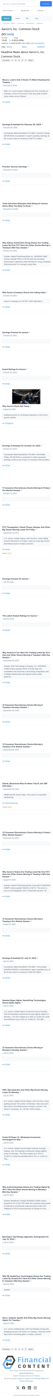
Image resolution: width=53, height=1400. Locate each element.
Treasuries (39, 23)
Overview (6, 23)
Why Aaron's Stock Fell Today (16, 406)
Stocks (18, 18)
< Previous (5, 60)
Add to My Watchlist (37, 43)
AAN (10, 34)
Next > (31, 60)
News (13, 23)
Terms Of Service (26, 1381)
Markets (6, 18)
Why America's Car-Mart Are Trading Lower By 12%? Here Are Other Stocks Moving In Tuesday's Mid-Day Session (26, 655)
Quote (9, 47)
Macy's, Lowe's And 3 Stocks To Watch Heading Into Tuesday (26, 81)
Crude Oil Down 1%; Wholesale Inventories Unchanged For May (21, 1138)
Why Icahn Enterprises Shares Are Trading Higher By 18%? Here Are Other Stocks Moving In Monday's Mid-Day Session (26, 1189)
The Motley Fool (9, 423)
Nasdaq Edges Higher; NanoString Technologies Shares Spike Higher (24, 1001)
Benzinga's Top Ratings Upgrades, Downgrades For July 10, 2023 (25, 1238)
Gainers (7, 1290)
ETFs (27, 18)
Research (41, 47)
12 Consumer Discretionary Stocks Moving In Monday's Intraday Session (22, 1048)
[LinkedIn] (29, 1388)
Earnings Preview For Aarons (16, 332)
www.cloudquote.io (26, 1373)
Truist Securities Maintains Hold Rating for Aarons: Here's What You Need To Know (25, 204)
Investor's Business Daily (11, 803)
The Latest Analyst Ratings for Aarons (20, 616)
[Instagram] (35, 1388)
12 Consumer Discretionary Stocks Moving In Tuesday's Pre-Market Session (22, 745)
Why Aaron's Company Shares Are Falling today (25, 292)
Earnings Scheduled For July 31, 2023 (20, 958)
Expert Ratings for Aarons (15, 369)
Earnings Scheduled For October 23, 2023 (22, 446)
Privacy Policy (40, 1378)
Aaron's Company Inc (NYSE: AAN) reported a (23, 301)
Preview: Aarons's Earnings (15, 167)
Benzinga (7, 102)
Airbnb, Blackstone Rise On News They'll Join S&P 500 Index (24, 784)
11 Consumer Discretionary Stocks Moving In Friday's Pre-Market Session (26, 489)
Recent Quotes (8, 10)
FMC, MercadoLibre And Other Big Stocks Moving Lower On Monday (25, 1091)
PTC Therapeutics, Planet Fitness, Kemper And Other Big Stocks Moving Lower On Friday (26, 528)
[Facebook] (23, 1388)
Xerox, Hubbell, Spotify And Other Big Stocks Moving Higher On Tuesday (26, 1319)
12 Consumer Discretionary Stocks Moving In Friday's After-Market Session (26, 833)
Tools (36, 18)
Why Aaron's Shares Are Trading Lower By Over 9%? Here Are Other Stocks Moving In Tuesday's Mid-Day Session (26, 874)
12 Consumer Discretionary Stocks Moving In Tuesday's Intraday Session (22, 706)
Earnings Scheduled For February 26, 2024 (22, 124)
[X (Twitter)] (17, 1388)
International (30, 23)
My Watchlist (25, 10)
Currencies (20, 23)
